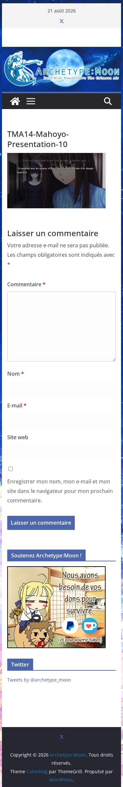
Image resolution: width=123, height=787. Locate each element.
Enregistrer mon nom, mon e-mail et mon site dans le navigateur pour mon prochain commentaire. (60, 491)
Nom (15, 373)
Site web (17, 437)
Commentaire (26, 284)
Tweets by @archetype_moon (39, 680)
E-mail (17, 405)
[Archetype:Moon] (61, 51)
